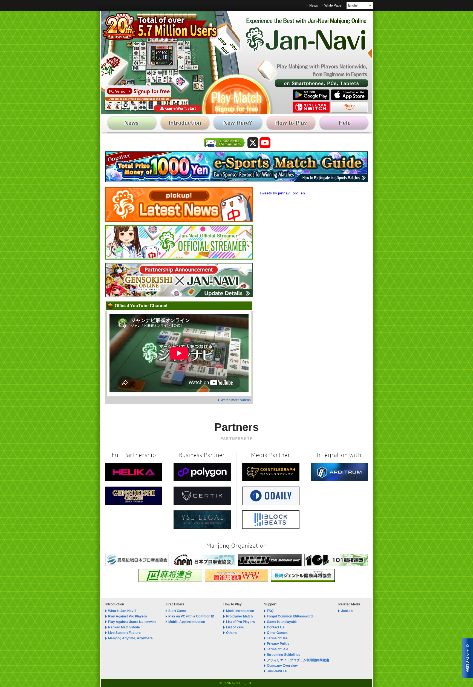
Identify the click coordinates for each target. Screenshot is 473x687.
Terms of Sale (277, 649)
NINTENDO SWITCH (311, 107)
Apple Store (349, 94)
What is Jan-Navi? (122, 611)
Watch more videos (236, 400)
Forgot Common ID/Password (290, 616)
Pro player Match (239, 616)
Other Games (277, 632)
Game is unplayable (282, 621)
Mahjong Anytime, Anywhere (130, 638)
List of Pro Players (240, 621)
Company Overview (282, 665)
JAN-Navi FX (277, 671)
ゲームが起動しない (178, 108)
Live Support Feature (124, 632)
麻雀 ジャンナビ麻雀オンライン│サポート (342, 124)
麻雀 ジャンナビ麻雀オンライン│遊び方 (290, 124)
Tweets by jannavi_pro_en (282, 193)
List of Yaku (235, 627)
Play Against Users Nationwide (132, 621)
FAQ (270, 611)
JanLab (347, 611)
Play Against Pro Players (127, 616)
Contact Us (275, 627)
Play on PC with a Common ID (191, 616)
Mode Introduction (240, 611)
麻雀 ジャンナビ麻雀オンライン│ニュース (133, 124)
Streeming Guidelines (283, 654)
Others (231, 632)
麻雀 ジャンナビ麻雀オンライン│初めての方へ (238, 124)
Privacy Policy (278, 643)
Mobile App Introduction (186, 621)
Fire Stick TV (349, 107)
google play (311, 94)
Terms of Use (277, 638)
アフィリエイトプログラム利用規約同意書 (298, 660)
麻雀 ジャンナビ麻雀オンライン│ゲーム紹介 (186, 124)
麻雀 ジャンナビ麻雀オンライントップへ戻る (467, 658)
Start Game (177, 611)
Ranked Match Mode (124, 627)
